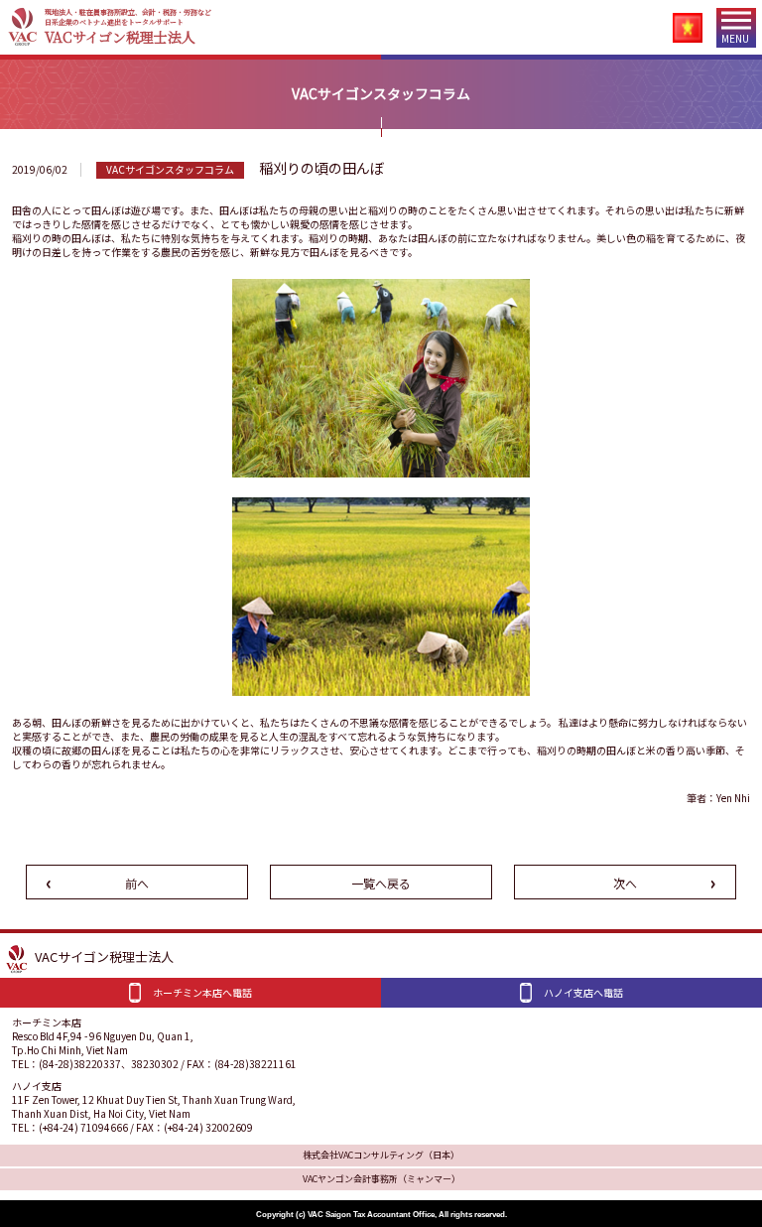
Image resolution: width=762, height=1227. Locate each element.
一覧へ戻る (381, 883)
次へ (625, 883)
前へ (137, 883)
